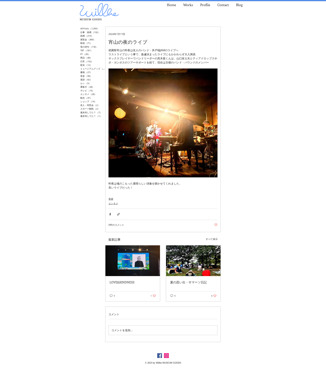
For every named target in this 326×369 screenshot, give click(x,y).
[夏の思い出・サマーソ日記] (193, 260)
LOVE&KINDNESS (122, 282)
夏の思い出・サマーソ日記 (188, 282)
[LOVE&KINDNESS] (132, 260)
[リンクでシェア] (118, 214)
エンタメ (113, 203)
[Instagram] (166, 355)
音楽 (110, 198)
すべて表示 (212, 239)
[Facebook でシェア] (110, 214)
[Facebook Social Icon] (159, 355)
